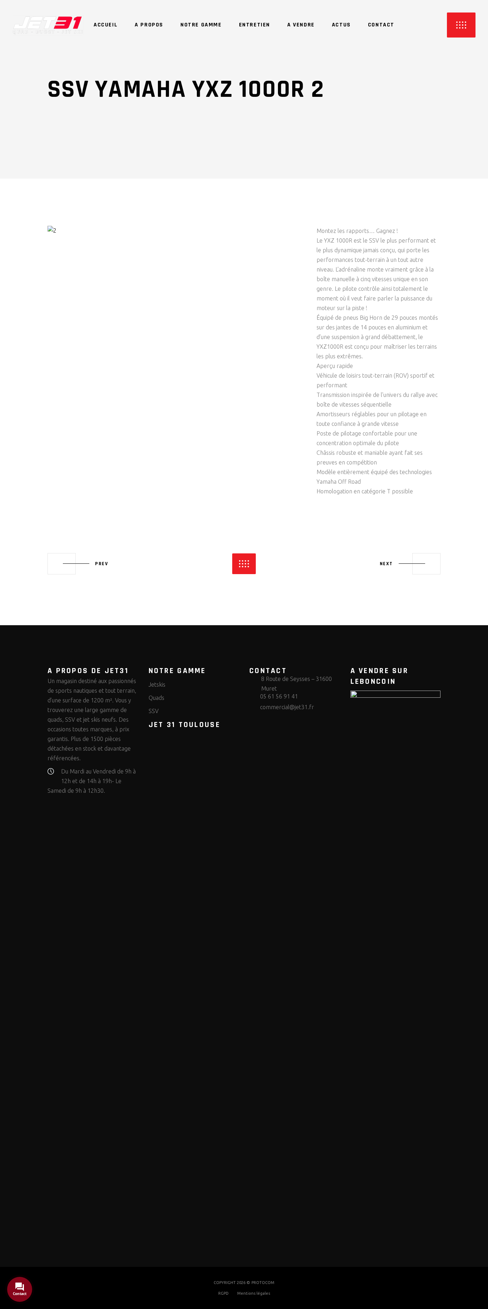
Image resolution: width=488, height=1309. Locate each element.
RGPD (223, 1293)
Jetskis (157, 684)
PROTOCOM (263, 1282)
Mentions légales (253, 1293)
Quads (156, 698)
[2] (177, 230)
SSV (154, 711)
